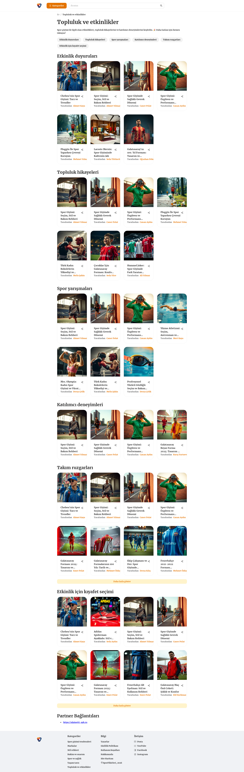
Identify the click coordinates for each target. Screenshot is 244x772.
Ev (58, 14)
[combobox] (115, 5)
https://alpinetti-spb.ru (75, 722)
